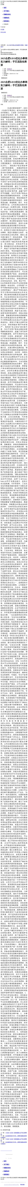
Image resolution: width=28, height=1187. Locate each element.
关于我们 (7, 11)
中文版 (2, 29)
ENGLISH (3, 32)
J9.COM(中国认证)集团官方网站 (15, 45)
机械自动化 (7, 14)
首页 (5, 7)
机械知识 (7, 17)
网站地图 (22, 1184)
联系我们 (7, 21)
